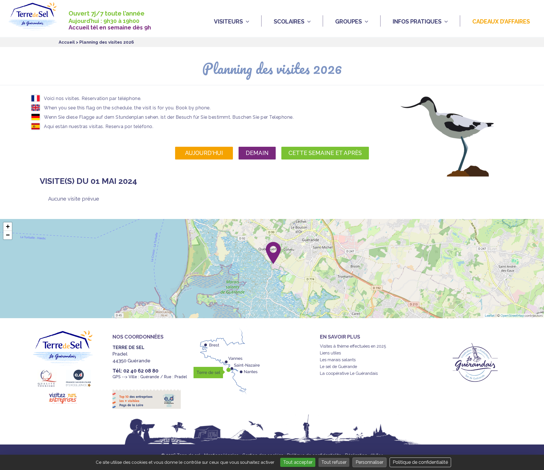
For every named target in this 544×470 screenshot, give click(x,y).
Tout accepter (298, 462)
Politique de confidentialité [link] (420, 462)
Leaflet (490, 316)
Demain (257, 153)
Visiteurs (228, 21)
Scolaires (289, 21)
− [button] (8, 235)
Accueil (67, 42)
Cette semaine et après (325, 153)
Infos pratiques (417, 21)
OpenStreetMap (512, 316)
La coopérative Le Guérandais (349, 373)
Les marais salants (338, 359)
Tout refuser (334, 462)
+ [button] (8, 226)
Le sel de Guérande (338, 366)
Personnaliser (369, 462)
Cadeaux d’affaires (501, 21)
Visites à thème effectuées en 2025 (353, 346)
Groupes (348, 21)
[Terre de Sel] (36, 27)
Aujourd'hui (204, 153)
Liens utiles (330, 352)
